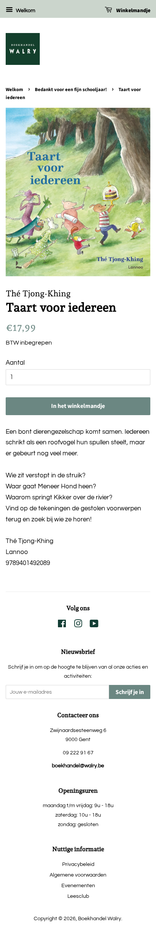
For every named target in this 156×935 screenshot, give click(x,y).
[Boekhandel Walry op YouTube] (94, 625)
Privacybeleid (78, 864)
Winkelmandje (132, 10)
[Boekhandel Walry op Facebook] (62, 625)
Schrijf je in (129, 692)
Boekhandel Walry (99, 918)
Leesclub (78, 896)
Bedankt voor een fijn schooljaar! (71, 89)
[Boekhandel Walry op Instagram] (78, 625)
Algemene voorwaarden (78, 875)
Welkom (25, 10)
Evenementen (78, 885)
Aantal (15, 362)
